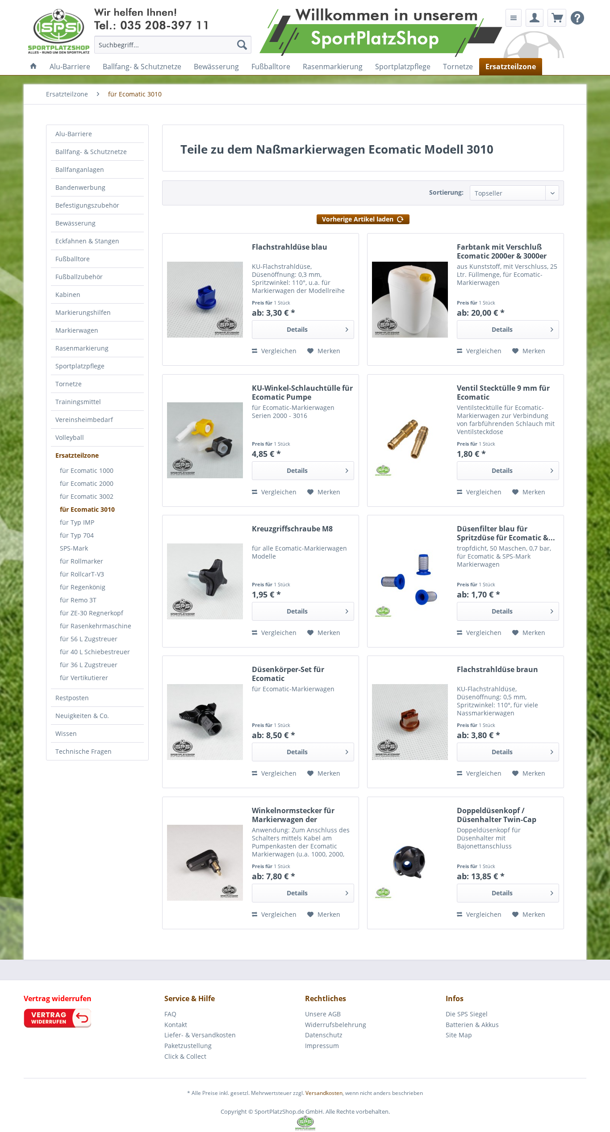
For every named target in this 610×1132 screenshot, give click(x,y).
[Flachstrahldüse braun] (410, 722)
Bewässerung (75, 223)
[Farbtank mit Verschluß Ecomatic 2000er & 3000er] (410, 299)
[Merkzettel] (514, 18)
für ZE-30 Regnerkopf (91, 613)
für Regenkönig (82, 587)
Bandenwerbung (80, 187)
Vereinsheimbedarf (84, 419)
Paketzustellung (188, 1045)
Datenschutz (324, 1035)
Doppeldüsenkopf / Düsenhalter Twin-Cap (496, 815)
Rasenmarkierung (82, 348)
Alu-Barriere (73, 133)
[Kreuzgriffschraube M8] (205, 581)
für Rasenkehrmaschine (95, 626)
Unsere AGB (323, 1014)
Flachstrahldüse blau (289, 247)
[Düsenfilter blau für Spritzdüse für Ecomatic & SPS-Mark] (410, 581)
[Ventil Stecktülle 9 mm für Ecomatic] (410, 440)
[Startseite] (33, 66)
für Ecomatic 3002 (86, 496)
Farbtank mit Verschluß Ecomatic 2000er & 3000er (502, 251)
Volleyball (69, 437)
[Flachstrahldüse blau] (205, 299)
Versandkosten (324, 1093)
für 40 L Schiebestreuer (95, 651)
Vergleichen (278, 351)
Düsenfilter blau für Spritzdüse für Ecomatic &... (506, 533)
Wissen (66, 733)
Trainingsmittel (78, 401)
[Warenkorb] (556, 18)
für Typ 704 (77, 535)
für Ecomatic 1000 (86, 470)
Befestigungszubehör (87, 205)
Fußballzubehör (79, 276)
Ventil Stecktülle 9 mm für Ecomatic (503, 392)
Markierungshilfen (83, 312)
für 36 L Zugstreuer (88, 664)
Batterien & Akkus (472, 1024)
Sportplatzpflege (79, 366)
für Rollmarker (81, 561)
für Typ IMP (77, 522)
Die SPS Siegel (467, 1014)
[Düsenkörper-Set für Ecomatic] (205, 722)
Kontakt (175, 1024)
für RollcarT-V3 (82, 574)
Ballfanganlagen (79, 169)
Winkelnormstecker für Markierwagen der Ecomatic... (293, 815)
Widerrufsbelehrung (335, 1024)
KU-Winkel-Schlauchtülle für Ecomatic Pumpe (302, 392)
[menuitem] (173, 45)
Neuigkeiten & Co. (82, 715)
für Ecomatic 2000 (86, 483)
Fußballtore (72, 259)
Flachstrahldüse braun (497, 669)
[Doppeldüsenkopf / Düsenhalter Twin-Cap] (410, 863)
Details (297, 329)
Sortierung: (446, 192)
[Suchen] (242, 45)
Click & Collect (185, 1056)
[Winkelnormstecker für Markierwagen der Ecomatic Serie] (205, 863)
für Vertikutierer (84, 677)
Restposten (72, 697)
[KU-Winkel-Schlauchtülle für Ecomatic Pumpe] (205, 440)
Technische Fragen (83, 751)
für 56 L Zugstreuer (88, 639)
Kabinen (67, 294)
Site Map (459, 1035)
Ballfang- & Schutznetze (91, 151)
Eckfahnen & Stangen (87, 241)
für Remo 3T (78, 600)
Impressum (322, 1045)
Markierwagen (76, 330)
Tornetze (68, 384)
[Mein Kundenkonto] (534, 18)
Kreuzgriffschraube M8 (292, 529)
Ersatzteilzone (77, 455)
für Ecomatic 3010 (87, 509)
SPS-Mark (74, 548)
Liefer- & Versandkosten (200, 1035)
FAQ (170, 1014)
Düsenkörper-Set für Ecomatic (288, 674)
